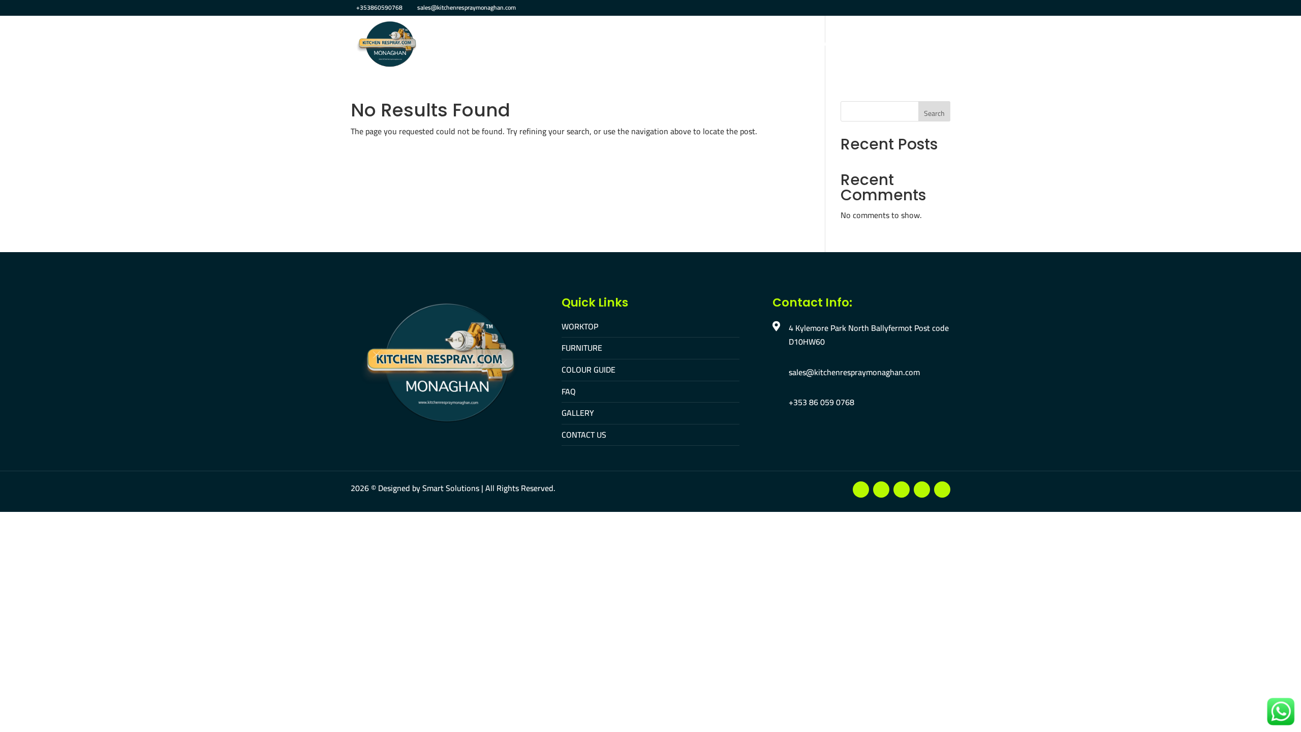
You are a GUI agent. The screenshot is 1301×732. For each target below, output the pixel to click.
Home (536, 45)
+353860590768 (379, 7)
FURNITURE (582, 347)
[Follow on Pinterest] (922, 489)
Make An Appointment (906, 45)
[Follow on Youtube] (881, 489)
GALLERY (578, 412)
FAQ (738, 45)
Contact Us (826, 45)
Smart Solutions (450, 488)
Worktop (579, 45)
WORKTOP (580, 326)
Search (934, 113)
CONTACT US (584, 434)
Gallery (775, 45)
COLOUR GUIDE (588, 369)
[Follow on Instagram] (901, 489)
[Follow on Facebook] (861, 489)
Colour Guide (691, 45)
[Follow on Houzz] (942, 489)
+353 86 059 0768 (821, 402)
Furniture (630, 45)
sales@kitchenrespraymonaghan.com (854, 372)
